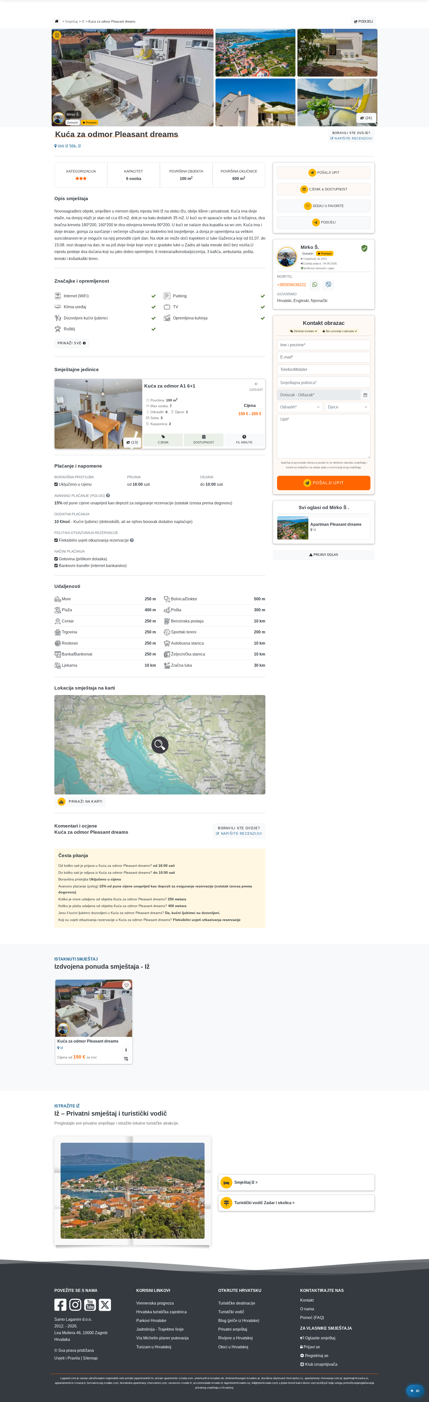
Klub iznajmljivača (320, 1364)
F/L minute (244, 442)
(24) (368, 118)
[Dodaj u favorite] (126, 985)
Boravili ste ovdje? (352, 135)
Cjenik (163, 442)
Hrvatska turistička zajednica (161, 1312)
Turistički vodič (231, 1312)
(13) (134, 442)
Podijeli (365, 21)
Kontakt (307, 1300)
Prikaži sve (70, 343)
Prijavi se (311, 1347)
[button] (159, 744)
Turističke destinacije (236, 1303)
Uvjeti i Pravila (67, 1358)
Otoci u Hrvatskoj (233, 1347)
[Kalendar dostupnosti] (126, 1058)
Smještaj (71, 21)
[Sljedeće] (123, 1008)
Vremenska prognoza (155, 1303)
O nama (307, 1309)
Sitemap (90, 1358)
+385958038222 (291, 285)
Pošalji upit (327, 173)
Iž (83, 21)
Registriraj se (316, 1356)
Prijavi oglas (325, 555)
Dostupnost (203, 442)
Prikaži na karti (85, 801)
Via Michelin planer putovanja (162, 1338)
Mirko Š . (73, 114)
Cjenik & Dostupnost (327, 189)
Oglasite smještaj (319, 1338)
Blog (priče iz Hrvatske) (238, 1320)
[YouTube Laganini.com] (90, 1305)
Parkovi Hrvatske (151, 1320)
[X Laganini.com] (105, 1305)
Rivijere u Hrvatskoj (235, 1338)
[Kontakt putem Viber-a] (328, 285)
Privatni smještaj (232, 1329)
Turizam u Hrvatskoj (153, 1347)
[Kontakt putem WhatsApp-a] (314, 285)
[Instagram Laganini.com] (75, 1305)
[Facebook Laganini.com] (60, 1305)
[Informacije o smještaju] (126, 1049)
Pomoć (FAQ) (312, 1317)
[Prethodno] (63, 1008)
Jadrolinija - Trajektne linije (160, 1329)
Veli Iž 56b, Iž (69, 146)
